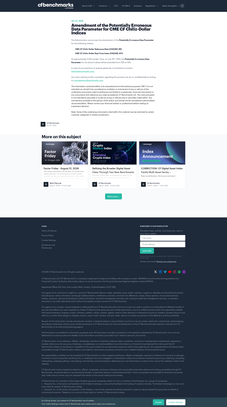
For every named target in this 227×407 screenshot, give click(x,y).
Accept (158, 402)
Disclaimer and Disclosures (48, 246)
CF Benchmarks (53, 123)
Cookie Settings (49, 240)
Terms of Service (49, 231)
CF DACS (126, 6)
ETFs (116, 6)
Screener (138, 6)
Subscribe (146, 251)
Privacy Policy (48, 235)
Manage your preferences (166, 261)
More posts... (113, 196)
